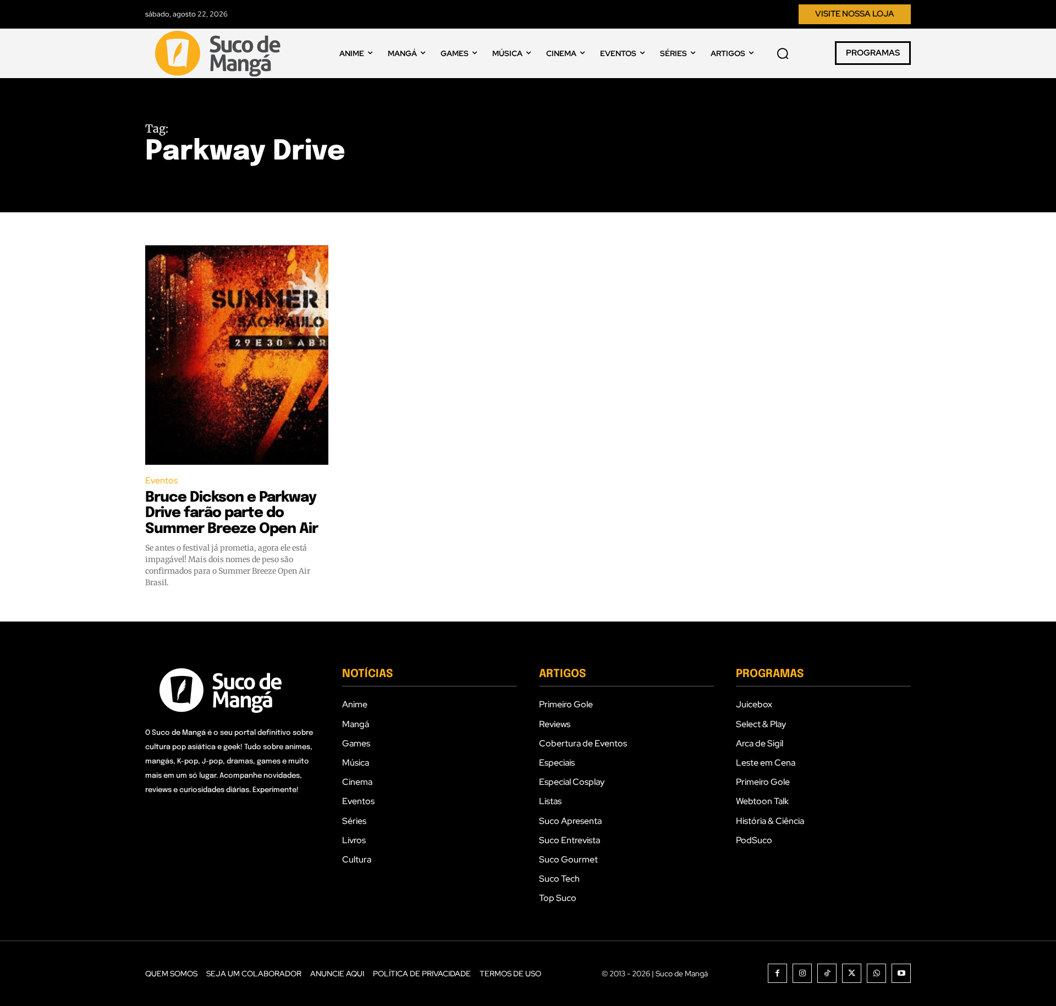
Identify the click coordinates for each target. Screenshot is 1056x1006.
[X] (851, 973)
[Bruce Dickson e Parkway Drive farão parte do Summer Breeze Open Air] (236, 355)
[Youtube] (901, 973)
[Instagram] (802, 973)
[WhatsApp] (876, 973)
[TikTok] (827, 973)
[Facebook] (777, 973)
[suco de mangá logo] (220, 53)
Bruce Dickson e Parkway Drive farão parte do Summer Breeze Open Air (231, 513)
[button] (783, 53)
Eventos (161, 480)
